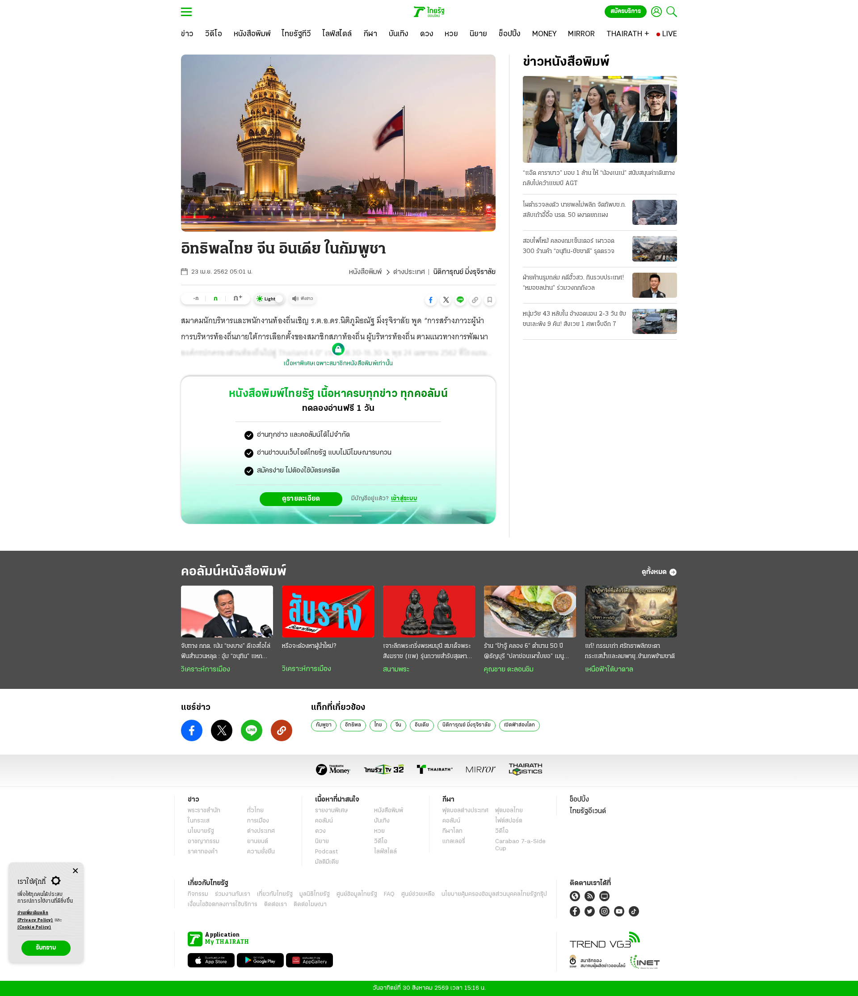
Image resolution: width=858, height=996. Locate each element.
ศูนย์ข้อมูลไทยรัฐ (356, 894)
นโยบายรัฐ (201, 831)
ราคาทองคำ (203, 851)
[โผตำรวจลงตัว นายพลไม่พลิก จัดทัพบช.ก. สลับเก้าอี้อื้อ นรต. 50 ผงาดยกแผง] (654, 212)
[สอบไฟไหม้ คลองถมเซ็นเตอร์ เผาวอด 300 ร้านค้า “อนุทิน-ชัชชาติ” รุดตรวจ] (654, 248)
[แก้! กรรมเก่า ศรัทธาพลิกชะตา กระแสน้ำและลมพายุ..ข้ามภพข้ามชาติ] (631, 611)
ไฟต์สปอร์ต (508, 821)
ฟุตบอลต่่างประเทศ (465, 810)
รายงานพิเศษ (331, 810)
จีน (398, 725)
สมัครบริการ (625, 11)
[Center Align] (75, 871)
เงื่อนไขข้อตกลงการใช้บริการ (222, 904)
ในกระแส (199, 821)
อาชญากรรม (203, 841)
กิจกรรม (198, 894)
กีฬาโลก (452, 831)
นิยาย (322, 841)
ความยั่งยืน (261, 851)
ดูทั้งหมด (654, 572)
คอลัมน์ (324, 821)
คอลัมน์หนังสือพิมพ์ (233, 572)
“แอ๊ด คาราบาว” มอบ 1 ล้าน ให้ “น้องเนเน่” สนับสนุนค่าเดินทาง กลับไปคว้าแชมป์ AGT (599, 178)
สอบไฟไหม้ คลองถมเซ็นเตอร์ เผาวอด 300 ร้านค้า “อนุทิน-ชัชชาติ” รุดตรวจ (568, 246)
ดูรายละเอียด (301, 498)
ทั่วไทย (255, 810)
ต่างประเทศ (409, 272)
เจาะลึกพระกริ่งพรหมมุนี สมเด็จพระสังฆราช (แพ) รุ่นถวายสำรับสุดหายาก (427, 652)
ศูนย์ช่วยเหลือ (418, 894)
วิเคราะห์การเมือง (205, 669)
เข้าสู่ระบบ (404, 498)
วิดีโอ (380, 841)
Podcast (326, 851)
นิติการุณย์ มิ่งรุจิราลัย (466, 725)
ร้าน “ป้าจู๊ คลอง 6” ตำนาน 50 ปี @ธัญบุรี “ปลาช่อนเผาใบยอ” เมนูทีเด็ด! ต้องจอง (524, 652)
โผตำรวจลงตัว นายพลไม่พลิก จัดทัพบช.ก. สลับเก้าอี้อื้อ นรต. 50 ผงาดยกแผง (574, 210)
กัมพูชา (324, 725)
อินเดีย (422, 725)
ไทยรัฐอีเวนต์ (588, 811)
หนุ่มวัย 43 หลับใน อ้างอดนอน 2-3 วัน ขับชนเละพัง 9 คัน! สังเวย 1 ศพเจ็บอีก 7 (574, 319)
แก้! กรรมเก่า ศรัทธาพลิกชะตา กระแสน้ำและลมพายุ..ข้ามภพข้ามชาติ (630, 651)
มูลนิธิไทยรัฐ (314, 894)
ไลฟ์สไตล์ (385, 851)
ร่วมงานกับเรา (232, 894)
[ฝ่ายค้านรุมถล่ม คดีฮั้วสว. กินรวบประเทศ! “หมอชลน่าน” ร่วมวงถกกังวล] (654, 285)
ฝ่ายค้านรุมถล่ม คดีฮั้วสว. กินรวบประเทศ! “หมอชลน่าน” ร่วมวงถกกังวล (573, 282)
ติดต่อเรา (275, 904)
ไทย (378, 725)
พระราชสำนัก (204, 810)
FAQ (389, 894)
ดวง (320, 831)
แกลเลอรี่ (453, 841)
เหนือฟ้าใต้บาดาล (609, 669)
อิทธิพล (353, 725)
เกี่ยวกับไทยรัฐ (275, 894)
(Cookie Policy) (34, 927)
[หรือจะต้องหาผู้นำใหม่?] (328, 611)
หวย (379, 831)
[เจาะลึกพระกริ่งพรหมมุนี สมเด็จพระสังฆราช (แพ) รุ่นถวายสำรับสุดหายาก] (429, 611)
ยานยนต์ (257, 841)
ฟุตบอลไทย (509, 810)
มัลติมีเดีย (327, 862)
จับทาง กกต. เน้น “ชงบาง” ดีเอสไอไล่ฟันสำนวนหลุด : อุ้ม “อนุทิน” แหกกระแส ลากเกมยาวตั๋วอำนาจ (225, 652)
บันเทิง (382, 821)
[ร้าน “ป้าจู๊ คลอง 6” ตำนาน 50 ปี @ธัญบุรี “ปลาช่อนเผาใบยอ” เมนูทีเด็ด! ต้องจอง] (530, 611)
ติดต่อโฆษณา (310, 904)
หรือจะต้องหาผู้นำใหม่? (309, 646)
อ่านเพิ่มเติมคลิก (35, 917)
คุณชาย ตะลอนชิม (509, 669)
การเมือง (258, 821)
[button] (431, 300)
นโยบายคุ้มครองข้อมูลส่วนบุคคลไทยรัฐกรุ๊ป (494, 894)
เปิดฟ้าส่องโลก (519, 725)
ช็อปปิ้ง (579, 799)
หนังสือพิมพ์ (365, 272)
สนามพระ (396, 669)
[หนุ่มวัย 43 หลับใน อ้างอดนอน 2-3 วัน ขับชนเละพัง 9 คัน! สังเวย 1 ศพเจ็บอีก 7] (654, 321)
